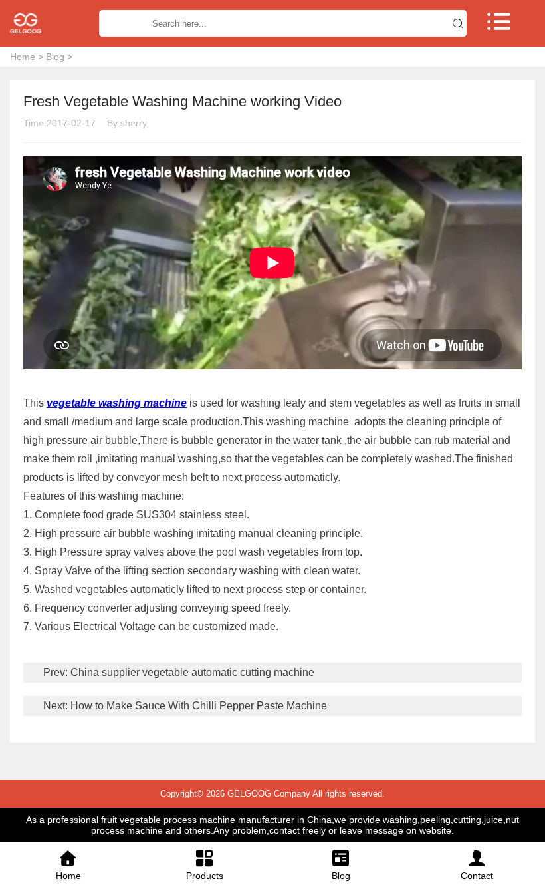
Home (22, 56)
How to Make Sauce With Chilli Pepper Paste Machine (197, 705)
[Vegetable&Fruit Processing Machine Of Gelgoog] (41, 23)
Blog (55, 56)
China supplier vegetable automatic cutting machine (191, 672)
